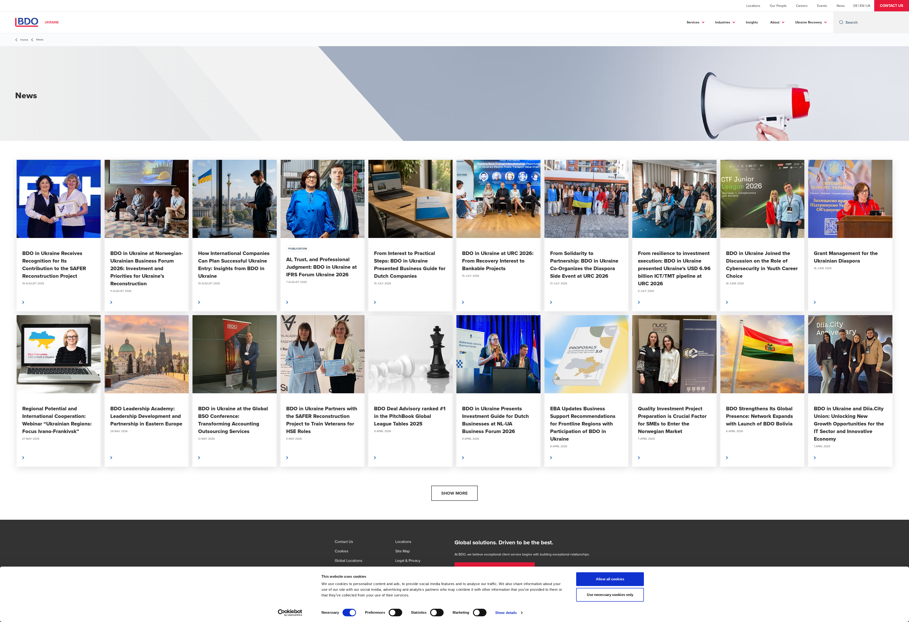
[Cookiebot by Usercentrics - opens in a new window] (290, 612)
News (841, 5)
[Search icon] (841, 22)
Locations (753, 5)
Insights (752, 22)
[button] (891, 5)
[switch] (395, 612)
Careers (802, 5)
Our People (778, 5)
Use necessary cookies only (610, 595)
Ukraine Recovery (808, 22)
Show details (506, 613)
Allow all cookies (610, 579)
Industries (722, 22)
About (775, 22)
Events (822, 5)
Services (693, 22)
